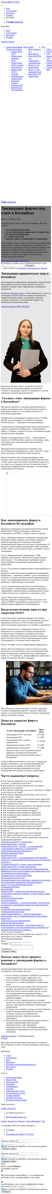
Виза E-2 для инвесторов (33, 66)
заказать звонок (7, 42)
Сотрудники (11, 11)
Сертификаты (12, 1086)
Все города (11, 1067)
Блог (8, 9)
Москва (21, 1121)
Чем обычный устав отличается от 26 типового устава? (27, 806)
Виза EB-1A (33, 54)
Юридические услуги (15, 1091)
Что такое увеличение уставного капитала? (21, 819)
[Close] (2, 1139)
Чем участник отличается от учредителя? (20, 808)
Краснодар (12, 1121)
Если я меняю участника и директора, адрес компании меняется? (25, 829)
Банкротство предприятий (16, 89)
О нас (8, 1055)
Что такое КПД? (10, 817)
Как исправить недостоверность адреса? (20, 810)
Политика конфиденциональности (21, 1064)
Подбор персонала (14, 1098)
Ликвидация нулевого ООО (16, 58)
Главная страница (8, 1036)
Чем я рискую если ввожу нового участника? (22, 826)
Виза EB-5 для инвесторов (34, 75)
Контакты (10, 13)
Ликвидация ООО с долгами (16, 72)
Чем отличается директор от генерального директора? (26, 801)
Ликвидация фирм (14, 47)
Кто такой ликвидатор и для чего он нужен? (22, 835)
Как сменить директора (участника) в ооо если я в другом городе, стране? (23, 796)
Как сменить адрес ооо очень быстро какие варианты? (26, 799)
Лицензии (10, 1084)
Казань (4, 1121)
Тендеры (10, 1089)
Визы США (28, 47)
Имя (3, 941)
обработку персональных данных (32, 268)
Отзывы (9, 15)
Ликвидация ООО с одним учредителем (17, 65)
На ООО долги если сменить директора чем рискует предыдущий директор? (24, 838)
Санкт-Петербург (33, 1121)
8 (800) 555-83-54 (15, 22)
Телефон (4, 944)
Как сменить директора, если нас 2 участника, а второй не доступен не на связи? (26, 791)
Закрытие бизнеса (15, 82)
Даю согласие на (25, 268)
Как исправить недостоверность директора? (22, 813)
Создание (10, 1130)
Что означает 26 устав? (13, 804)
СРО (43, 47)
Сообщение (6, 949)
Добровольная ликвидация (17, 77)
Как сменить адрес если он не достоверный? (22, 833)
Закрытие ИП (17, 85)
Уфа (43, 1121)
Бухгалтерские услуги (15, 1093)
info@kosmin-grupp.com (16, 1117)
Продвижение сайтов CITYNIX (19, 1134)
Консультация (7, 261)
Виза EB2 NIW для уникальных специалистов (34, 59)
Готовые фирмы (13, 1095)
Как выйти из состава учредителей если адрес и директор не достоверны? (22, 787)
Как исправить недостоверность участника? (22, 815)
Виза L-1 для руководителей (34, 71)
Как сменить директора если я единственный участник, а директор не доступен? (21, 782)
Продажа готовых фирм (16, 1100)
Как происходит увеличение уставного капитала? (24, 822)
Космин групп (17, 293)
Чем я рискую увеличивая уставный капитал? (23, 824)
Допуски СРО (12, 1082)
